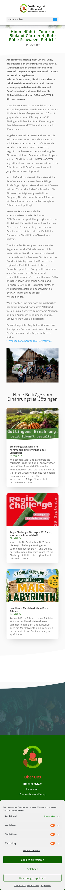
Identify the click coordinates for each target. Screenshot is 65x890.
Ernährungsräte (32, 783)
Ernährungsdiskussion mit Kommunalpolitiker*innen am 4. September (28, 449)
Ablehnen (32, 869)
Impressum (46, 885)
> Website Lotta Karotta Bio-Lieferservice (29, 340)
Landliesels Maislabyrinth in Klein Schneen (29, 610)
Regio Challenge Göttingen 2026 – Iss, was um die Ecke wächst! (31, 534)
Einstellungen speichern (32, 878)
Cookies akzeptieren (32, 859)
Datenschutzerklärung (33, 794)
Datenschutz (20, 885)
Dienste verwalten (31, 850)
